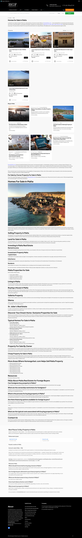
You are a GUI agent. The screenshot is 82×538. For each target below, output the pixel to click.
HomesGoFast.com (47, 22)
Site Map (26, 526)
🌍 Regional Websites (5, 1)
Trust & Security (28, 519)
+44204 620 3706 (53, 4)
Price (59, 13)
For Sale (49, 33)
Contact (26, 521)
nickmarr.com (10, 524)
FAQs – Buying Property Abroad (30, 510)
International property (64, 136)
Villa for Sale (53, 24)
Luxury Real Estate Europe (29, 515)
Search (69, 13)
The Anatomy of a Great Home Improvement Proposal (16, 155)
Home (10, 17)
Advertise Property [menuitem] (69, 9)
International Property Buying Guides (31, 508)
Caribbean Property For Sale (30, 513)
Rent (61, 122)
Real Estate (19, 122)
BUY (20, 9)
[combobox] (53, 13)
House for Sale (60, 24)
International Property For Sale (30, 506)
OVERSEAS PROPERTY (13, 9)
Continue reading (12, 130)
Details (25, 57)
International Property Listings (30, 512)
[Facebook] (9, 528)
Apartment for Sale (47, 24)
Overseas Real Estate (43, 107)
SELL (41, 9)
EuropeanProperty (11, 522)
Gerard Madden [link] (13, 61)
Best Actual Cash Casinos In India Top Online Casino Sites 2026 (62, 138)
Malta (18, 377)
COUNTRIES (26, 9)
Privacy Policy (27, 524)
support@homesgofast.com (55, 6)
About (26, 517)
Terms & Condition (28, 523)
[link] (18, 40)
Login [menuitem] (64, 9)
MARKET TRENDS (35, 9)
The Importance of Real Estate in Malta (18, 124)
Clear (63, 13)
